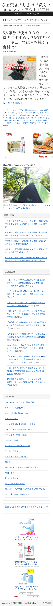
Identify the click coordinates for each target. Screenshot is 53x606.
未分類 (8, 462)
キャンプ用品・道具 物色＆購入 (24, 110)
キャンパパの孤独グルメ (15, 408)
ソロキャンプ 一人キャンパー (17, 446)
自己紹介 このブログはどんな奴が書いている (25, 489)
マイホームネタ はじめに (16, 456)
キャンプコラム (11, 419)
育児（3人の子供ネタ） (15, 484)
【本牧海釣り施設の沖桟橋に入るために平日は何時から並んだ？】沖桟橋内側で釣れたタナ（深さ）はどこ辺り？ (26, 359)
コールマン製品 (42, 110)
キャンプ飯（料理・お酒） (16, 435)
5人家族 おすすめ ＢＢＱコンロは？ (34, 115)
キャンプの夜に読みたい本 (16, 413)
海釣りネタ (9, 473)
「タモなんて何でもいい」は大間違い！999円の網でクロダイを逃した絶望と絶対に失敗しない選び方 (26, 224)
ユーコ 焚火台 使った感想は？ (15, 118)
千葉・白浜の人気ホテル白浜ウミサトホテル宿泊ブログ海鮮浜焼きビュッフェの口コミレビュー (26, 371)
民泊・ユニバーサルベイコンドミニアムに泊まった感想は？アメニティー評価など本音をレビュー (26, 348)
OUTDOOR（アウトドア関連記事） (20, 402)
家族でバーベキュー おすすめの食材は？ (22, 123)
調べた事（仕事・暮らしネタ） (18, 494)
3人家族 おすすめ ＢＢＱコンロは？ (22, 113)
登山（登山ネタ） (12, 478)
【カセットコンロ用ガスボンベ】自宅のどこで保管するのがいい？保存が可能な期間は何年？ (26, 337)
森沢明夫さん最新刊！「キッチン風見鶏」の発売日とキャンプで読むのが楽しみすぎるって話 (26, 382)
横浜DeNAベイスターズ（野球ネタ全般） (22, 467)
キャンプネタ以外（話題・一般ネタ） (21, 424)
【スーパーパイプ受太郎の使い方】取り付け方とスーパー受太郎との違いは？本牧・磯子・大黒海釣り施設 (26, 283)
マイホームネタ (11, 451)
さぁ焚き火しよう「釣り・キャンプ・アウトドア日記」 (27, 9)
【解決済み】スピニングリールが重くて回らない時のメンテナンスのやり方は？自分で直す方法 (26, 314)
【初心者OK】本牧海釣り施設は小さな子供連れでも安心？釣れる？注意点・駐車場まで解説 (26, 325)
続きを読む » (15, 102)
